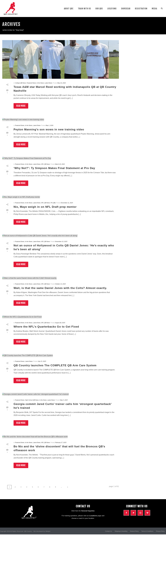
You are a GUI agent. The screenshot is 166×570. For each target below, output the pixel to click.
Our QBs (99, 8)
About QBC (68, 8)
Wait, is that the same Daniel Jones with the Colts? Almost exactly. (60, 288)
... (61, 487)
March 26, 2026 (60, 164)
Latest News (48, 83)
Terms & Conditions (147, 531)
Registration (141, 8)
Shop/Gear (125, 8)
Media (154, 8)
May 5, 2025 (64, 400)
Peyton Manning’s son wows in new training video (49, 129)
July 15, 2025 (42, 361)
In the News (40, 83)
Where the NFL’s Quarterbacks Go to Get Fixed (46, 326)
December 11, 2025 (67, 203)
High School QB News (32, 400)
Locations (112, 8)
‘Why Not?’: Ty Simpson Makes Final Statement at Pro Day (54, 168)
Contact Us (108, 531)
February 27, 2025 (60, 442)
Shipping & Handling (121, 531)
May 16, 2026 (61, 83)
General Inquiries (88, 511)
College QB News (20, 83)
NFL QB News (45, 164)
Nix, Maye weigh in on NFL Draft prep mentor (45, 206)
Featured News (31, 83)
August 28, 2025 (60, 323)
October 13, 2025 (60, 284)
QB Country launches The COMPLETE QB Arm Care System (55, 365)
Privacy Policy (160, 531)
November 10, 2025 (61, 241)
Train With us (84, 8)
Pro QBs (53, 203)
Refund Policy (134, 531)
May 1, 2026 (49, 125)
